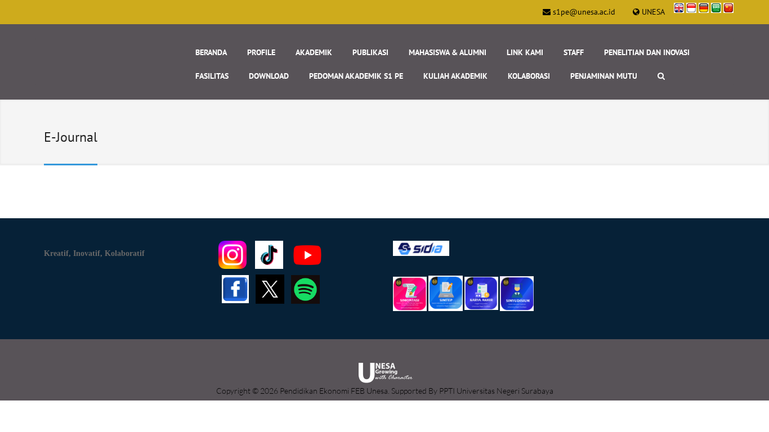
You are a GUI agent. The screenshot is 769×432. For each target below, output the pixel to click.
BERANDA (211, 52)
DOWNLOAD (269, 76)
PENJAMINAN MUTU (603, 76)
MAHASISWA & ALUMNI (447, 52)
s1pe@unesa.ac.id (584, 12)
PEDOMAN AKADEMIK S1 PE (356, 76)
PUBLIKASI (370, 52)
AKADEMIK (314, 52)
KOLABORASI (529, 76)
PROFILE (261, 52)
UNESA (653, 12)
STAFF (574, 52)
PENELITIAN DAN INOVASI (647, 52)
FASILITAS (212, 76)
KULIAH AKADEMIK (455, 76)
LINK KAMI (525, 52)
